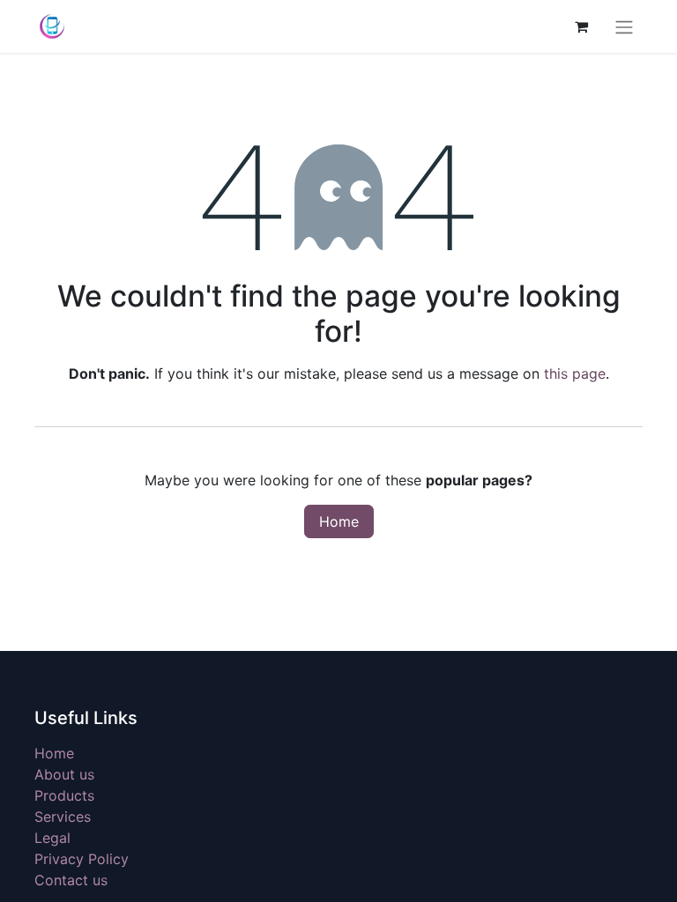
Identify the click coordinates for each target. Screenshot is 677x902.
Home (339, 521)
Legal (52, 838)
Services (62, 816)
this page (575, 373)
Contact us (71, 880)
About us (64, 774)
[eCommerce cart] (581, 26)
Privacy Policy (81, 859)
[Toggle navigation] (624, 26)
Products (64, 795)
